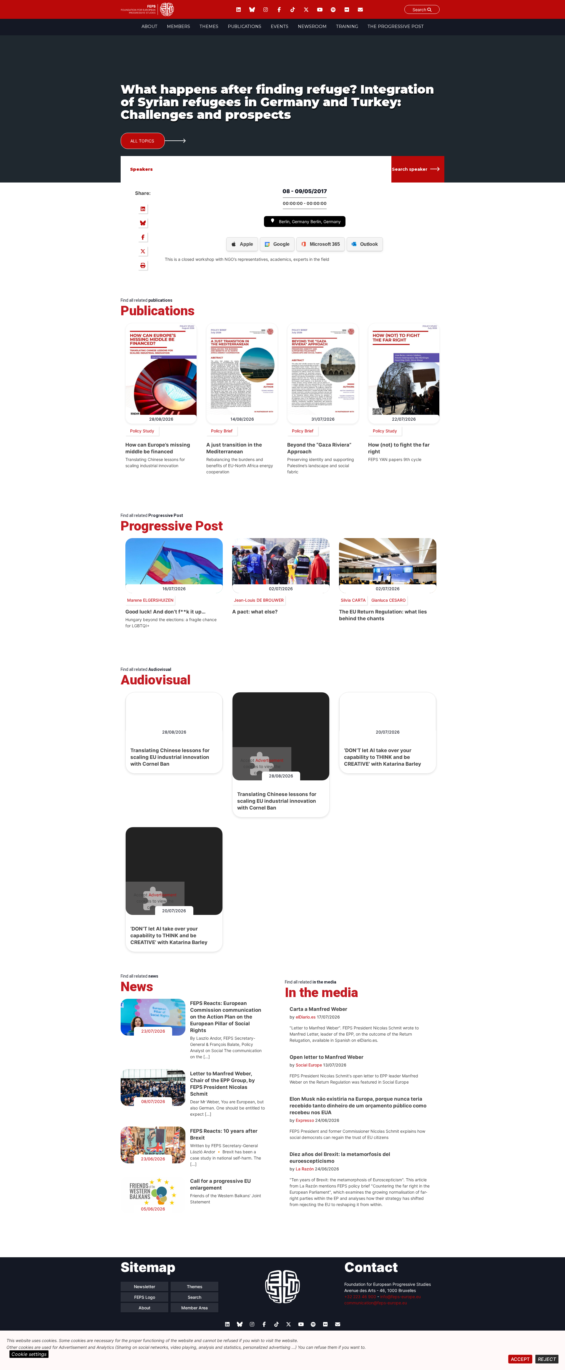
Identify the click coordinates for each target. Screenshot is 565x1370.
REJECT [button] (547, 1359)
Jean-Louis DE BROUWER (259, 600)
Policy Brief (221, 430)
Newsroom (312, 26)
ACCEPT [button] (520, 1359)
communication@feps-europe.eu (375, 1302)
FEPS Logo (144, 1297)
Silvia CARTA (353, 600)
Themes (209, 26)
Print (142, 265)
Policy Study (142, 430)
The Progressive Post (396, 26)
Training (347, 26)
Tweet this (142, 251)
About (149, 26)
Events (279, 26)
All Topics (142, 140)
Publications (244, 26)
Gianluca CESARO (388, 600)
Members (178, 26)
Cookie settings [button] (28, 1354)
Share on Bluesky (142, 223)
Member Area (194, 1307)
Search (420, 9)
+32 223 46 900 (360, 1296)
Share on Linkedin (142, 208)
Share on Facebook (142, 237)
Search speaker (409, 169)
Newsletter (144, 1286)
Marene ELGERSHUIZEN (150, 600)
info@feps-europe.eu (400, 1296)
